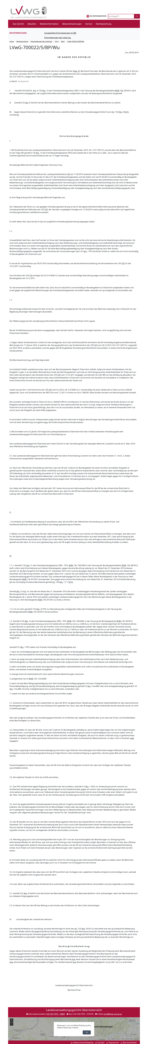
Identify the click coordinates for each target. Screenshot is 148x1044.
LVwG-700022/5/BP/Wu (75, 41)
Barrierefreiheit (130, 1042)
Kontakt (101, 1042)
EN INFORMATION (97, 16)
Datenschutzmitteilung (83, 1042)
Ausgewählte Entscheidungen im (60, 33)
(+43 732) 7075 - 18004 (55, 1014)
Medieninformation (49, 23)
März (63, 41)
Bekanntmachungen (72, 23)
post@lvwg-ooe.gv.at (113, 1014)
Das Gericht (18, 23)
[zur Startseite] (28, 10)
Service (88, 23)
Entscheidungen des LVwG (61, 38)
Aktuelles (32, 23)
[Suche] (137, 16)
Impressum (114, 1042)
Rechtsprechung (103, 23)
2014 (57, 41)
